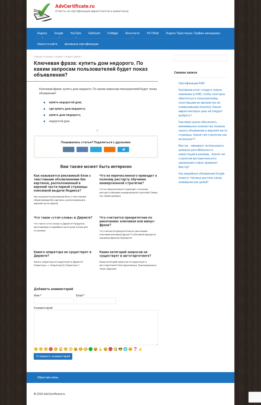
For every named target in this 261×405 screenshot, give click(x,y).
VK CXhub (153, 33)
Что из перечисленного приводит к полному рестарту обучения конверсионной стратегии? (128, 179)
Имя (37, 295)
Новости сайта (47, 44)
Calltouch (94, 33)
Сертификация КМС (191, 83)
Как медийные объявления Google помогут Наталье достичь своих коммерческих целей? (201, 178)
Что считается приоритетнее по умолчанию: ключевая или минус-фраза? (127, 221)
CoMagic (112, 33)
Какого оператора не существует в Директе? (62, 254)
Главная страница (43, 56)
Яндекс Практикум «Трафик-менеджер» (193, 33)
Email (80, 295)
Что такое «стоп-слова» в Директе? (63, 217)
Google (58, 33)
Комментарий (43, 308)
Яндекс (42, 33)
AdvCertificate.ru (75, 6)
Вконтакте (132, 33)
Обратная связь (47, 377)
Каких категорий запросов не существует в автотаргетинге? (125, 254)
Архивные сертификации (81, 44)
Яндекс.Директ (73, 56)
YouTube (75, 33)
